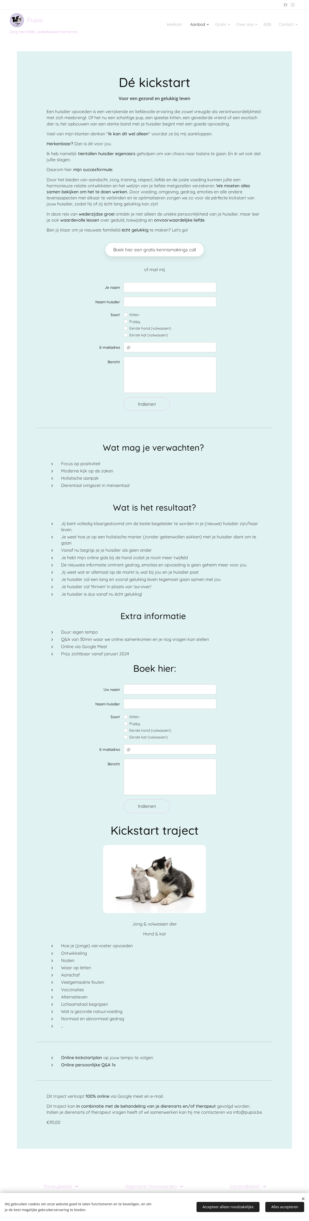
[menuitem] (175, 24)
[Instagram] (293, 5)
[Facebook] (285, 5)
